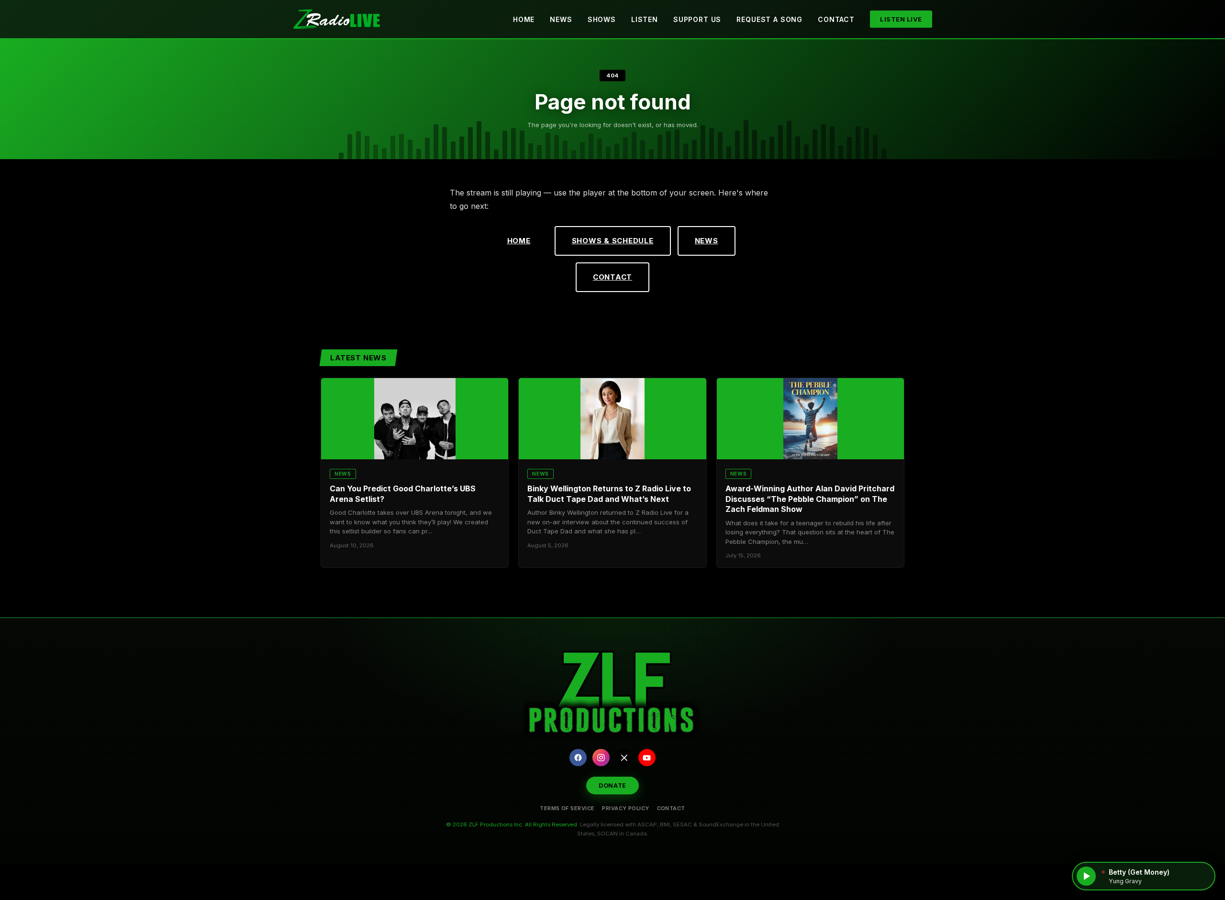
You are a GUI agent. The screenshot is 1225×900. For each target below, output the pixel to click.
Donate (612, 785)
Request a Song (769, 19)
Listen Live (901, 19)
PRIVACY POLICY (625, 808)
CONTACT (671, 808)
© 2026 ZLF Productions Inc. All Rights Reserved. (512, 824)
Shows (602, 19)
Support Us (697, 19)
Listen (644, 19)
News (561, 19)
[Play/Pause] (1086, 876)
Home (524, 19)
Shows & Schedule (613, 240)
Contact (836, 19)
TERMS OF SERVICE (567, 808)
